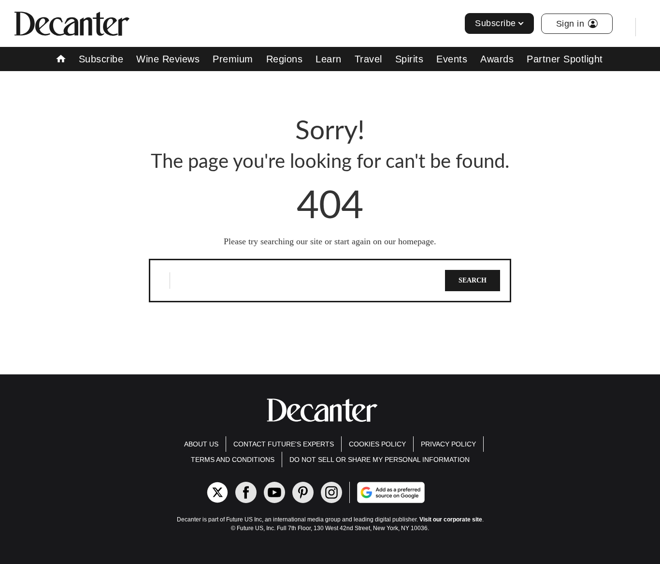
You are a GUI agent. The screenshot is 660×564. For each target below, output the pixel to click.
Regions (284, 59)
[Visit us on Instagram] (331, 492)
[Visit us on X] (217, 492)
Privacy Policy (448, 444)
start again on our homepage (384, 241)
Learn (329, 59)
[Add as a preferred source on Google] (429, 492)
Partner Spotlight (565, 59)
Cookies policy (377, 444)
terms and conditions (232, 459)
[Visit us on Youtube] (274, 492)
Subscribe (495, 23)
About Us (201, 444)
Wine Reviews (168, 59)
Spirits (409, 59)
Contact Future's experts (283, 444)
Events (451, 59)
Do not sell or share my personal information (379, 459)
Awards (497, 59)
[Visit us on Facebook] (246, 492)
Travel (368, 59)
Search (473, 280)
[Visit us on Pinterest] (303, 492)
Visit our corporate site (450, 519)
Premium (233, 59)
